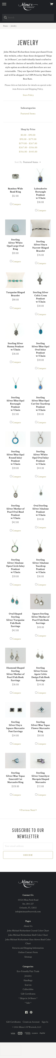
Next (33, 810)
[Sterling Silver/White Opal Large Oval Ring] (15, 227)
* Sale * (28, 1002)
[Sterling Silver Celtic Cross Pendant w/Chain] (40, 280)
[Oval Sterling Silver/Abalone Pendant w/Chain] (40, 493)
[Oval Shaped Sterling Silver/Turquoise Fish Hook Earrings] (15, 601)
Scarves (28, 984)
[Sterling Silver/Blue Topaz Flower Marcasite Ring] (40, 709)
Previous (25, 810)
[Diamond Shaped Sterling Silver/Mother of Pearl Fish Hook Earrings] (15, 655)
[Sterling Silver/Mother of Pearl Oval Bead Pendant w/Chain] (15, 493)
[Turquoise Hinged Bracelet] (15, 280)
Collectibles (28, 989)
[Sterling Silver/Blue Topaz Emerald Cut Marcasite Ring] (15, 760)
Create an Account (31, 1021)
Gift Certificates (28, 993)
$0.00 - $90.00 (28, 135)
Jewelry (28, 975)
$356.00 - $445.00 (28, 151)
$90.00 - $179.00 (28, 139)
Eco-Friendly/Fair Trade (28, 971)
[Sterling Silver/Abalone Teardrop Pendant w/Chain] (40, 547)
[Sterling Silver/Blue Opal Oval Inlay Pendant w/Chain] (40, 331)
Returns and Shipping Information (28, 947)
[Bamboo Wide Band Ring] (15, 176)
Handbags (28, 980)
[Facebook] (26, 1012)
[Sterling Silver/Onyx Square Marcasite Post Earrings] (15, 709)
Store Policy (28, 95)
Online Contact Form (28, 952)
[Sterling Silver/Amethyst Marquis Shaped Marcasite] (40, 760)
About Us (28, 926)
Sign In (45, 1021)
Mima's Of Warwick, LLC (30, 1027)
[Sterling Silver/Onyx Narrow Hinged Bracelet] (40, 228)
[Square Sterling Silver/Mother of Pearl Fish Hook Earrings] (40, 601)
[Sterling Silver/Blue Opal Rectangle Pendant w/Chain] (15, 385)
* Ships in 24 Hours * (28, 998)
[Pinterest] (31, 1012)
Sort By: (19, 162)
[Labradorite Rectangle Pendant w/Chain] (40, 176)
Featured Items (28, 113)
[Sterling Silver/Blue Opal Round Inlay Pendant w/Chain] (15, 439)
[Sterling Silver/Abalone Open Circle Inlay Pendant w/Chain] (15, 547)
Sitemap (28, 956)
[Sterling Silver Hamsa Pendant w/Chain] (15, 331)
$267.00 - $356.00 (28, 147)
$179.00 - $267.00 (28, 143)
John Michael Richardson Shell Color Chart (28, 935)
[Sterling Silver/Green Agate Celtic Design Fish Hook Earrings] (40, 655)
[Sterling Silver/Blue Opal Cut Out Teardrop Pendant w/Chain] (40, 385)
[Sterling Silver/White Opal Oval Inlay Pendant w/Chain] (40, 439)
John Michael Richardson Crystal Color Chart (28, 930)
